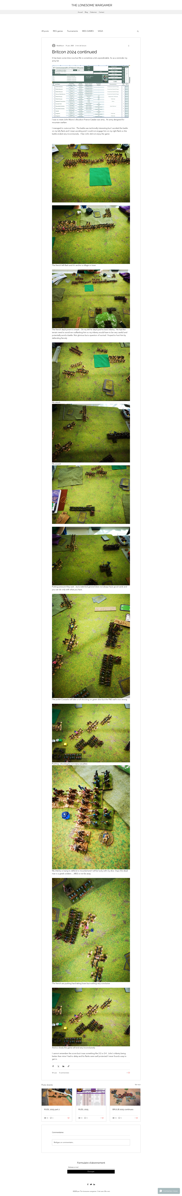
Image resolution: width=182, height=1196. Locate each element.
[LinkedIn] (94, 1184)
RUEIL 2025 (83, 1109)
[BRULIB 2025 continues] (125, 1097)
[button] (138, 31)
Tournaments (72, 31)
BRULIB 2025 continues (122, 1109)
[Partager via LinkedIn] (63, 1066)
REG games (58, 31)
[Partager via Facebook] (53, 1066)
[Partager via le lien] (69, 1066)
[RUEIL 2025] (91, 1097)
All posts (45, 31)
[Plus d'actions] (128, 45)
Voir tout (138, 1084)
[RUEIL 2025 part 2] (57, 1097)
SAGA (100, 31)
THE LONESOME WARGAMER (91, 5)
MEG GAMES (88, 31)
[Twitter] (91, 1184)
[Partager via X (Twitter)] (58, 1066)
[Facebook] (88, 1184)
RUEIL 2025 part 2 (52, 1109)
